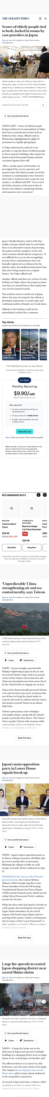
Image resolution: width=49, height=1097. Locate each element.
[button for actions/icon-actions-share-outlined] (43, 105)
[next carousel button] (44, 1002)
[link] (15, 18)
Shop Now (11, 547)
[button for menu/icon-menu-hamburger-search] (45, 18)
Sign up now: (7, 40)
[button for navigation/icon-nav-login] (40, 18)
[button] (40, 18)
